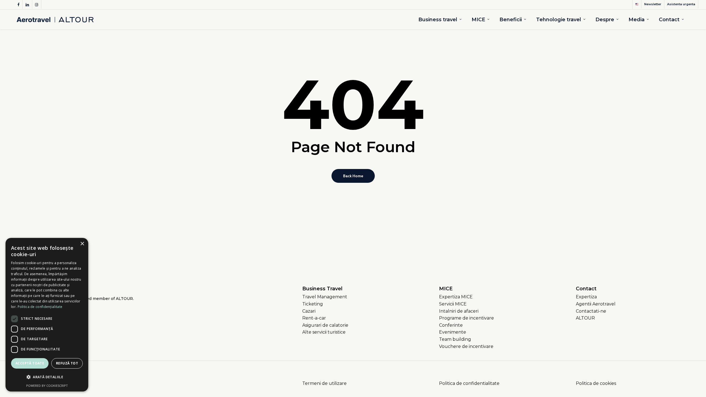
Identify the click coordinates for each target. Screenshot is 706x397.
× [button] (82, 244)
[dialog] (47, 314)
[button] (324, 296)
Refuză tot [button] (67, 363)
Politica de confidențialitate (40, 306)
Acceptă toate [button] (29, 363)
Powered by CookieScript (47, 385)
